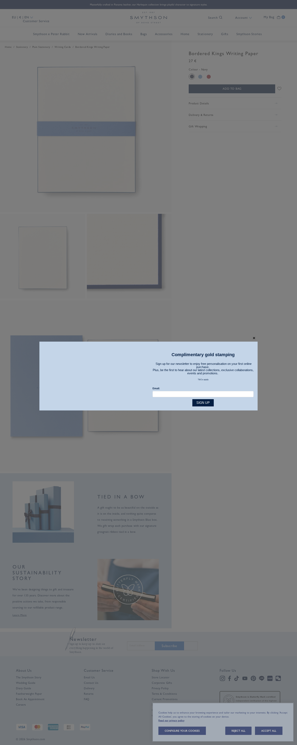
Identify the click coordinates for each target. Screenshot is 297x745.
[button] (254, 338)
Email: (156, 388)
